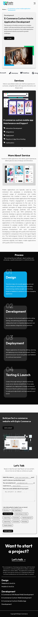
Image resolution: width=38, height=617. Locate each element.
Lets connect (8, 428)
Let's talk (17, 559)
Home (4, 9)
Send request (8, 531)
